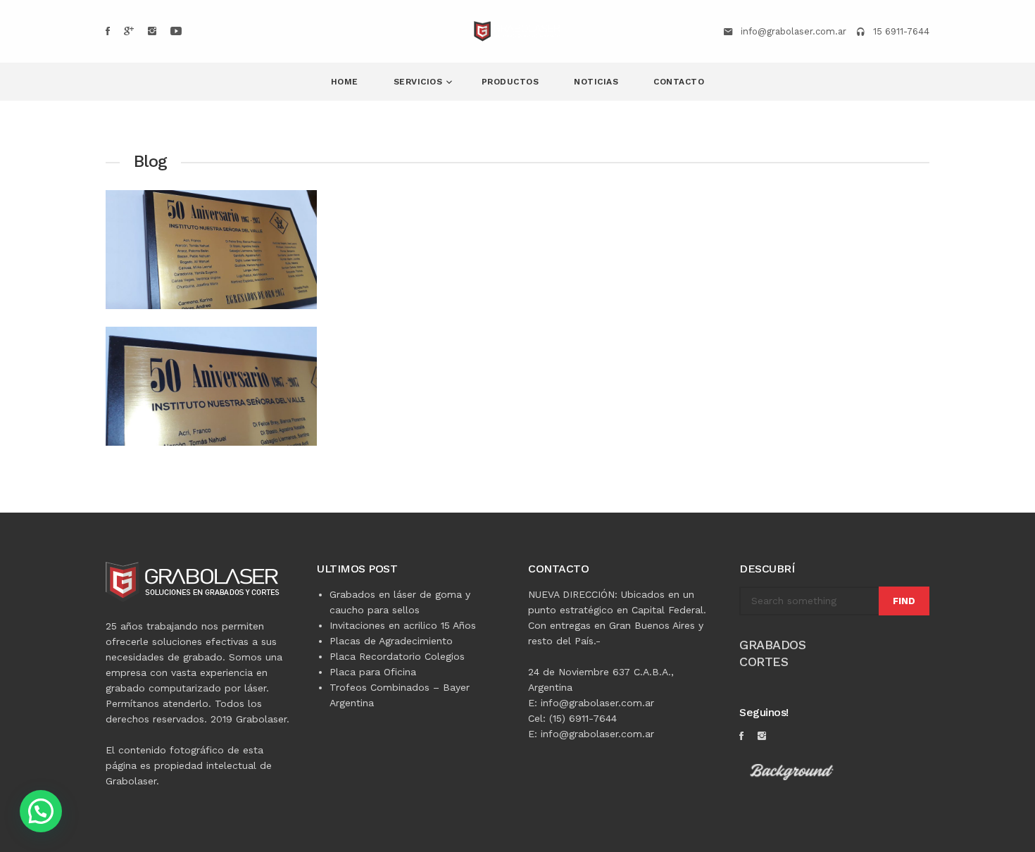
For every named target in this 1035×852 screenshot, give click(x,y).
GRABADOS (772, 644)
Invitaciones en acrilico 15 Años (403, 625)
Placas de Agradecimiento (391, 640)
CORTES (763, 661)
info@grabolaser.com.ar (793, 31)
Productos (510, 82)
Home (344, 82)
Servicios (420, 82)
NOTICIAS (596, 82)
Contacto (678, 82)
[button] (41, 811)
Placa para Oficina (373, 671)
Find (904, 601)
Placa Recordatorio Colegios (397, 656)
